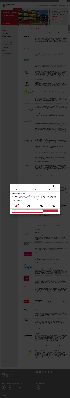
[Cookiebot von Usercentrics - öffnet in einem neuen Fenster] (53, 186)
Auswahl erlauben (35, 210)
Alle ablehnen (19, 210)
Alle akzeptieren (51, 210)
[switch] (28, 206)
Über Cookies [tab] (51, 189)
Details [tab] (35, 189)
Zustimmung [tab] (18, 189)
